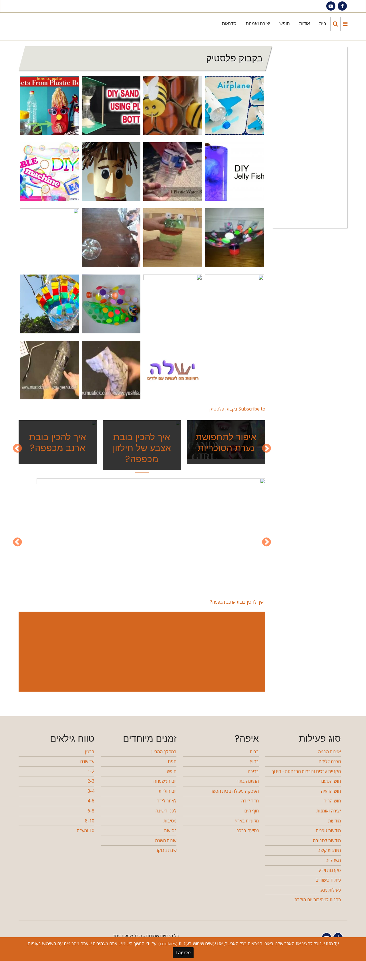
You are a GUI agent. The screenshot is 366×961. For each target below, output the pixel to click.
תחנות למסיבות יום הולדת (318, 899)
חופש (284, 23)
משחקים (333, 860)
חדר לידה (250, 801)
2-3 (90, 781)
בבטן (89, 751)
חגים (172, 761)
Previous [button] (266, 449)
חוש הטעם (331, 781)
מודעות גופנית (328, 830)
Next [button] (17, 449)
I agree (183, 952)
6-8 (90, 811)
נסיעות (170, 830)
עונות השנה (165, 840)
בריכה (253, 771)
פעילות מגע (331, 890)
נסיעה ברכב (247, 830)
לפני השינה (165, 811)
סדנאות (229, 23)
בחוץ (254, 761)
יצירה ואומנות (329, 811)
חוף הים (251, 811)
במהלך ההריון (163, 751)
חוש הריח (332, 801)
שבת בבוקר (166, 850)
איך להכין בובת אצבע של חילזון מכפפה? (142, 448)
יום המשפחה (164, 781)
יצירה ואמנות (258, 23)
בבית (254, 751)
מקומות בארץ (247, 821)
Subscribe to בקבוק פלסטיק (237, 409)
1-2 (90, 771)
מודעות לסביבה (327, 840)
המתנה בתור (247, 781)
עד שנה (87, 761)
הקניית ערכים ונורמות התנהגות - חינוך (306, 771)
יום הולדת (167, 791)
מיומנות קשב (329, 850)
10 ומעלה (85, 830)
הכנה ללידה (330, 761)
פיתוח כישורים (328, 880)
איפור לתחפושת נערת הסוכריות (226, 442)
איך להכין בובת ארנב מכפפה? (57, 442)
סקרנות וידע (330, 870)
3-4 (90, 791)
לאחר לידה (166, 801)
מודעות (334, 821)
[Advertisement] (140, 652)
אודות (304, 23)
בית (322, 23)
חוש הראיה (331, 791)
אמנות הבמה (329, 751)
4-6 (90, 801)
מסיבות (170, 821)
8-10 (89, 821)
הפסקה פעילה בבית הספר (234, 791)
